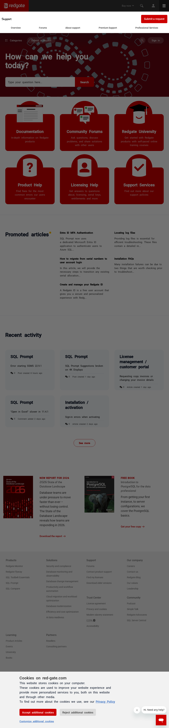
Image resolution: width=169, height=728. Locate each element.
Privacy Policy (105, 701)
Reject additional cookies (77, 712)
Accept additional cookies (38, 712)
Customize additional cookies (36, 721)
